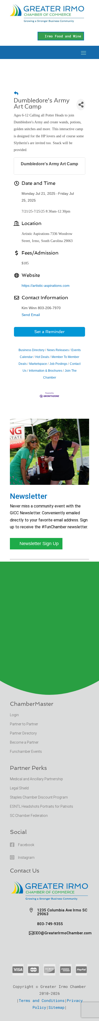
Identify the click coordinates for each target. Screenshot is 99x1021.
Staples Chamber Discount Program (39, 797)
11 (64, 479)
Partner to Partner (24, 724)
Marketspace (38, 364)
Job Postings (58, 364)
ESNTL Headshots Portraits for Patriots (41, 806)
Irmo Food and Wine (63, 36)
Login (14, 715)
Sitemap (56, 1007)
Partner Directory (23, 733)
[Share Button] (80, 104)
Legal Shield (19, 788)
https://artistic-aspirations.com (46, 285)
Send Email (31, 315)
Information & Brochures (45, 370)
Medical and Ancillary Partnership (36, 779)
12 (69, 479)
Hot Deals (42, 357)
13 (73, 479)
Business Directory (31, 350)
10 (60, 479)
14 (77, 479)
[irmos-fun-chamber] (49, 483)
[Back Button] (16, 93)
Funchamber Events (26, 751)
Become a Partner (24, 742)
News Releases (58, 350)
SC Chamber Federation (29, 816)
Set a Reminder (49, 331)
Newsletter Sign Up (39, 543)
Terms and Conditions (41, 1000)
